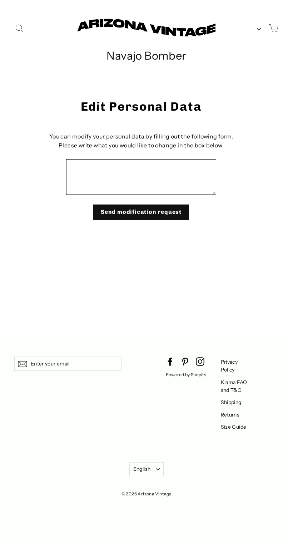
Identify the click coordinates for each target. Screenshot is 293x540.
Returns (230, 415)
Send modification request (141, 211)
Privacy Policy (229, 366)
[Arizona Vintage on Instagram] (200, 361)
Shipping (231, 402)
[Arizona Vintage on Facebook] (170, 361)
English (141, 469)
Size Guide (234, 427)
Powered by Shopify (186, 374)
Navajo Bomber (146, 55)
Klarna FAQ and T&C (234, 386)
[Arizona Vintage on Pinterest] (185, 361)
